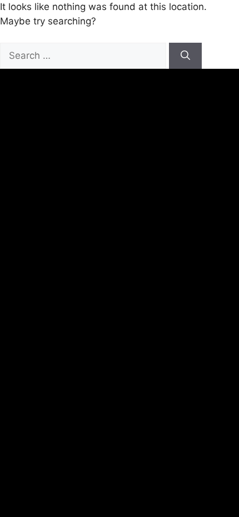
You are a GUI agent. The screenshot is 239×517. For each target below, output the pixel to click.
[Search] (185, 56)
